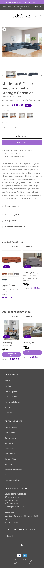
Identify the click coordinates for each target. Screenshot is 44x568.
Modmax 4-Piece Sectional (8, 286)
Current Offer (11, 397)
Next (28, 247)
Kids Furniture (11, 454)
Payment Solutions (13, 402)
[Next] (41, 75)
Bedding (8, 464)
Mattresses (9, 448)
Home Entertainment (14, 469)
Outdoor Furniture (13, 480)
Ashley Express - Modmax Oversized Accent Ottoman (30, 274)
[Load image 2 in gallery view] (22, 75)
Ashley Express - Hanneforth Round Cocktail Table (9, 344)
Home (7, 381)
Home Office (10, 459)
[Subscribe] (36, 536)
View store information (14, 157)
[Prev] (2, 75)
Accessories (10, 475)
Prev (16, 247)
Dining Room (10, 438)
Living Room (10, 432)
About (7, 407)
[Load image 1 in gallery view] (11, 75)
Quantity (5, 123)
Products (9, 386)
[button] (3, 16)
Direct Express (11, 391)
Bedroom (9, 443)
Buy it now (22, 142)
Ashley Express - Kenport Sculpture (30, 343)
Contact (8, 412)
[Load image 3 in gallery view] (33, 75)
